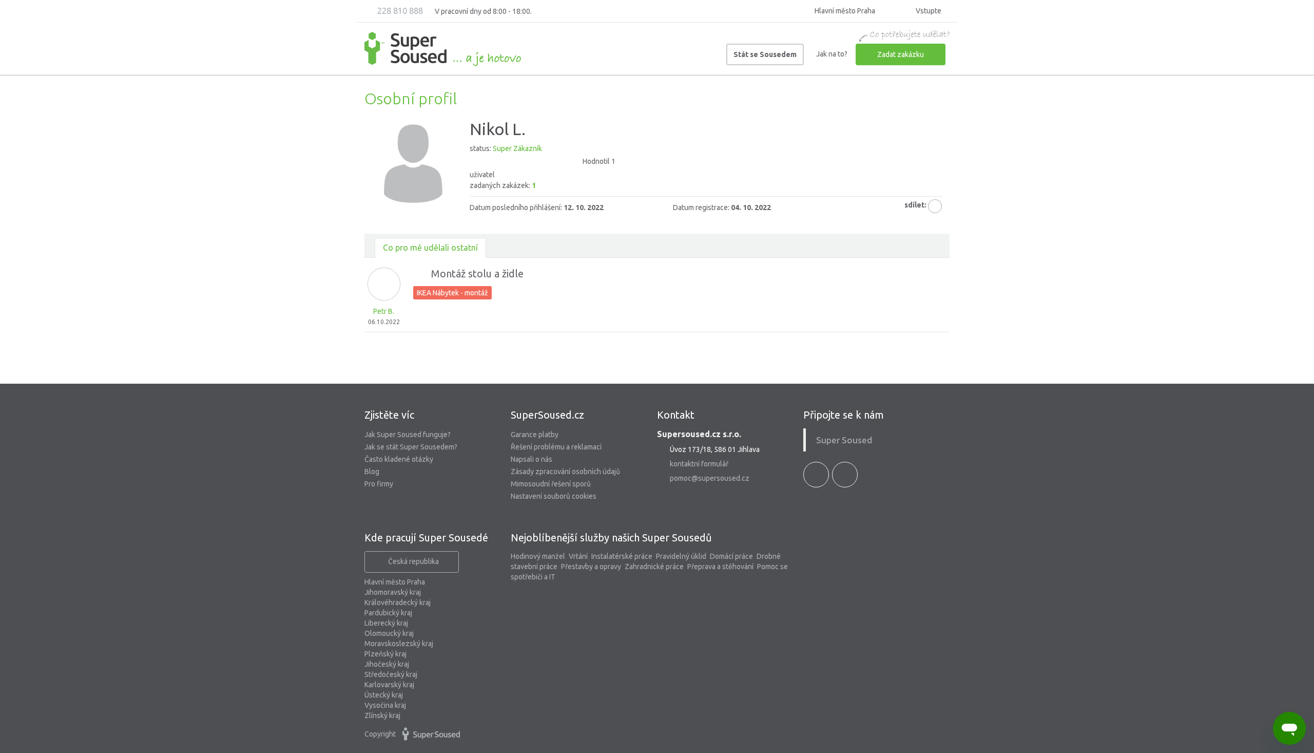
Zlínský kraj (382, 715)
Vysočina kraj (385, 705)
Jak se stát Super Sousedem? (410, 447)
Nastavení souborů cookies (553, 496)
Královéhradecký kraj (397, 602)
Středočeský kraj (390, 674)
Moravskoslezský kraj (398, 643)
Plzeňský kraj (385, 654)
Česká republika (413, 561)
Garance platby (534, 434)
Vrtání (578, 556)
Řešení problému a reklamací (556, 447)
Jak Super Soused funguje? (407, 434)
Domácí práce (731, 556)
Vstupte (927, 11)
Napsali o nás (531, 459)
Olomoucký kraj (389, 633)
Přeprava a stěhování (720, 566)
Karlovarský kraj (389, 685)
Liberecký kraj (386, 623)
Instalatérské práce (621, 556)
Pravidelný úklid (681, 556)
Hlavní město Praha (394, 582)
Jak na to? (831, 54)
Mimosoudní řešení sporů (551, 484)
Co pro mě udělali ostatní (430, 247)
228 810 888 (399, 10)
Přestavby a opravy (591, 566)
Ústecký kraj (383, 695)
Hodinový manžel (538, 556)
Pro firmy (378, 484)
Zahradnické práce (654, 566)
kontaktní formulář (699, 464)
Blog (371, 471)
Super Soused (844, 440)
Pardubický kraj (388, 613)
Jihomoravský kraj (392, 592)
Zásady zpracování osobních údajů (565, 471)
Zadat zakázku (900, 54)
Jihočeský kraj (386, 664)
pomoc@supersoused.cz (709, 478)
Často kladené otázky (398, 459)
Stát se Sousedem (765, 54)
